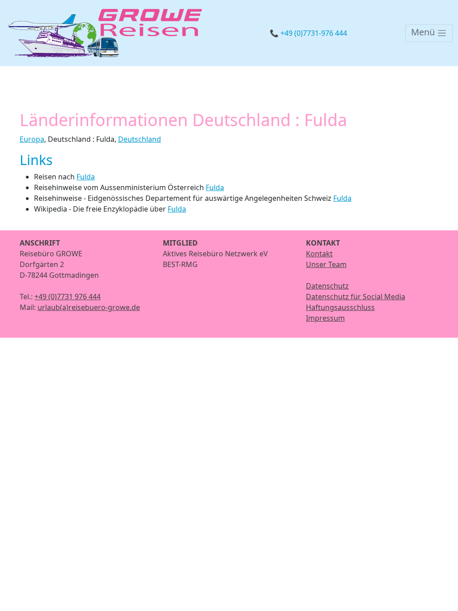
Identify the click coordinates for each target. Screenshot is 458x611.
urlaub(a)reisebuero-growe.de (89, 307)
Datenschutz (327, 286)
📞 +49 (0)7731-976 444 (308, 33)
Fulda (85, 177)
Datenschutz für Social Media (355, 296)
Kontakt (319, 254)
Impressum (325, 318)
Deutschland (139, 139)
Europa (32, 139)
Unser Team (326, 264)
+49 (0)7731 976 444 (67, 296)
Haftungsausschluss (340, 307)
